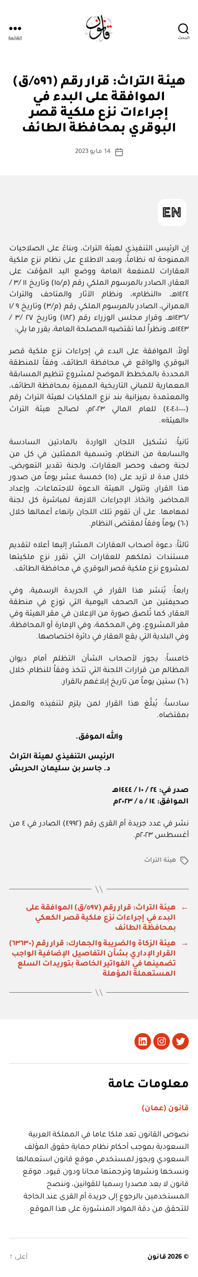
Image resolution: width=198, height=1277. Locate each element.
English (172, 212)
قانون (156, 1257)
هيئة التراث (160, 860)
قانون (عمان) (165, 1109)
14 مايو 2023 (93, 151)
